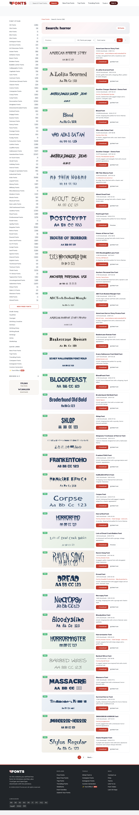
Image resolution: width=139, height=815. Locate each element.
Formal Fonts (14, 134)
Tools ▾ (105, 3)
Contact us (112, 775)
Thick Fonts (13, 270)
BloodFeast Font (103, 375)
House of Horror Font (104, 233)
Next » (89, 757)
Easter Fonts (14, 118)
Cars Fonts (13, 75)
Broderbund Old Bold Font (107, 395)
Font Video (112, 787)
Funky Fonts (13, 138)
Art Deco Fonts (15, 45)
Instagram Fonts (15, 364)
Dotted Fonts (14, 111)
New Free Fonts (68, 3)
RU (46, 802)
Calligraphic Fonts (16, 68)
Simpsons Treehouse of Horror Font (110, 436)
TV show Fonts (15, 274)
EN (11, 802)
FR (28, 802)
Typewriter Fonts (15, 277)
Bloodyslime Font (103, 615)
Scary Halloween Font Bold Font (109, 354)
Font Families (62, 790)
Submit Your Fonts (63, 793)
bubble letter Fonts (16, 65)
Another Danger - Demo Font (108, 152)
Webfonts (60, 787)
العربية (12, 806)
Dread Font (100, 574)
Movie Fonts (13, 197)
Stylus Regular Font (104, 738)
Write (11, 338)
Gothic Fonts (14, 144)
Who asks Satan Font (104, 130)
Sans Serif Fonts (15, 240)
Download (102, 62)
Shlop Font (100, 416)
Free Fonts (46, 19)
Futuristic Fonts (15, 141)
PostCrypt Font (102, 214)
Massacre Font (102, 677)
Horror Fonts (14, 167)
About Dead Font (103, 194)
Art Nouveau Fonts (16, 48)
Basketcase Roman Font (106, 335)
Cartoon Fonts (14, 78)
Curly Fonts (13, 98)
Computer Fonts (15, 91)
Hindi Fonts (13, 161)
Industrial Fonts (15, 174)
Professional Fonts (16, 217)
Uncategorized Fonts (17, 280)
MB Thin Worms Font (104, 173)
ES (20, 802)
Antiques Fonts (15, 41)
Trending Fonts (93, 3)
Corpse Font (101, 494)
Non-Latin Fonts (15, 204)
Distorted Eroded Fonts (18, 108)
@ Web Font (114, 62)
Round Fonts (14, 237)
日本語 (19, 806)
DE (16, 802)
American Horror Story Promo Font (110, 313)
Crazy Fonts (13, 94)
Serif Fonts (13, 250)
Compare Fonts (15, 360)
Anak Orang (13, 311)
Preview (113, 225)
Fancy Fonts (13, 124)
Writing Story (14, 328)
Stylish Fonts (14, 260)
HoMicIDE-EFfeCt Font (105, 475)
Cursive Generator (16, 367)
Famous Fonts (14, 121)
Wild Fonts (13, 297)
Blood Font (100, 111)
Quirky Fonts (14, 224)
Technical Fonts (15, 264)
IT (32, 802)
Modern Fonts (14, 194)
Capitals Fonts (14, 71)
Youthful (12, 315)
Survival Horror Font (104, 697)
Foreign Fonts (14, 131)
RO (24, 802)
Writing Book (14, 331)
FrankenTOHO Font (104, 455)
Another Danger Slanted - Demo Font (111, 89)
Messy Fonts (13, 184)
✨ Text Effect (16, 370)
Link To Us (111, 784)
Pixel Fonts (13, 214)
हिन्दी (24, 806)
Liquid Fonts (13, 181)
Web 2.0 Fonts (14, 290)
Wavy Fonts (13, 287)
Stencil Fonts (14, 257)
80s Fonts (13, 35)
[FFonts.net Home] (17, 3)
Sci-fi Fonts (13, 244)
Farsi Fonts (13, 128)
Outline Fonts (14, 211)
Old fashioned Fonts (17, 207)
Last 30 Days (112, 790)
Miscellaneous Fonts (16, 191)
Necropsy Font (102, 596)
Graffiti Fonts (14, 148)
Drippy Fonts (14, 114)
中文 (41, 802)
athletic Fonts (14, 55)
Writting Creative (15, 321)
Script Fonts (13, 247)
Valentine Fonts (15, 283)
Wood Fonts (13, 300)
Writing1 (12, 335)
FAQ (109, 778)
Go (120, 40)
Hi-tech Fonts (14, 158)
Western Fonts (14, 293)
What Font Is (87, 775)
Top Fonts (81, 3)
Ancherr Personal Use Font (107, 272)
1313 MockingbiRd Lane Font (107, 253)
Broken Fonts (14, 61)
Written (12, 325)
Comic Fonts (14, 88)
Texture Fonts (14, 267)
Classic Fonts (14, 85)
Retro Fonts (13, 230)
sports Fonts (14, 254)
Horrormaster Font (104, 635)
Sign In (113, 3)
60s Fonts (13, 31)
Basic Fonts (13, 58)
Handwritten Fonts (16, 154)
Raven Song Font (103, 553)
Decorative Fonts (15, 101)
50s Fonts (13, 28)
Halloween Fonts (15, 151)
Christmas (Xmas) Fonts (18, 81)
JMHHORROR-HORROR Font (107, 716)
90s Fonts (13, 38)
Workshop (13, 341)
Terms (110, 781)
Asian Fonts (13, 51)
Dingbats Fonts (15, 104)
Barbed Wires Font (103, 656)
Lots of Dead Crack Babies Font (109, 533)
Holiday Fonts (14, 164)
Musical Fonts (14, 201)
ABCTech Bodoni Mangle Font (108, 294)
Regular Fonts (14, 227)
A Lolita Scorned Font (105, 70)
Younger (12, 318)
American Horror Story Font (107, 48)
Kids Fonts (13, 177)
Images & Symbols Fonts (18, 171)
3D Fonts (12, 25)
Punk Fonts (13, 221)
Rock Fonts (13, 234)
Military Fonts (14, 187)
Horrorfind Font (102, 514)
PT (37, 802)
